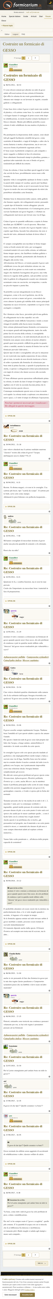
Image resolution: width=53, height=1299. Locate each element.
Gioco (3, 21)
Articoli (33, 16)
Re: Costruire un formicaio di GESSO (23, 438)
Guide (25, 16)
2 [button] (28, 58)
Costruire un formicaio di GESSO (23, 47)
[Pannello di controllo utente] (1, 34)
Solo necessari (11, 1295)
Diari (41, 16)
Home (3, 16)
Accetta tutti (27, 1295)
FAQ (23, 34)
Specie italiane (14, 16)
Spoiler (11, 415)
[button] (35, 58)
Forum (48, 16)
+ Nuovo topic (7, 25)
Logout (15, 34)
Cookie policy (30, 1290)
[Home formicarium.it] (26, 5)
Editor (7, 34)
